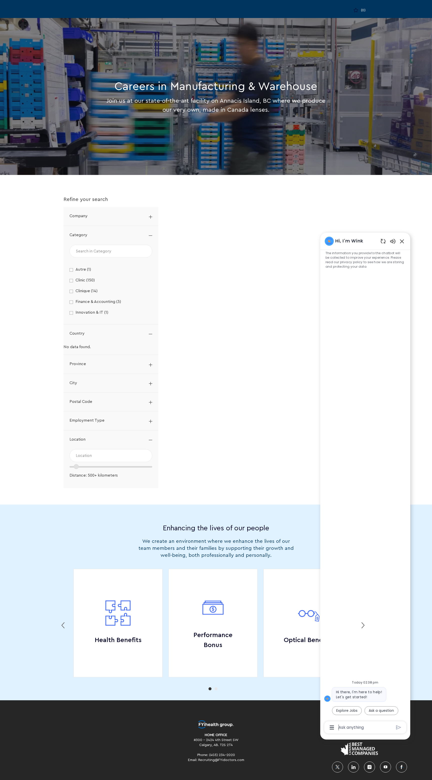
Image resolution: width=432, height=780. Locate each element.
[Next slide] (363, 625)
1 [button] (210, 688)
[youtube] (385, 767)
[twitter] (337, 767)
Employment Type (87, 420)
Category (78, 235)
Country (77, 333)
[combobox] (111, 455)
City (73, 383)
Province (78, 364)
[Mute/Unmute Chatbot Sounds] (392, 241)
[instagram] (369, 767)
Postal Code (81, 402)
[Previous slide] (63, 625)
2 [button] (216, 688)
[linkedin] (353, 767)
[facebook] (401, 767)
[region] (365, 484)
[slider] (76, 466)
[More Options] (332, 728)
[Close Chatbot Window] (402, 241)
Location (78, 439)
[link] (216, 724)
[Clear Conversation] (383, 241)
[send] (399, 727)
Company (79, 216)
